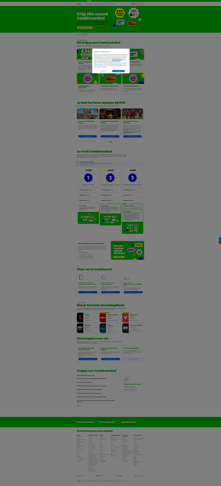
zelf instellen (104, 66)
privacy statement (99, 64)
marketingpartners (117, 60)
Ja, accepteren (118, 71)
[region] (111, 61)
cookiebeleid (124, 62)
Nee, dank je (103, 71)
